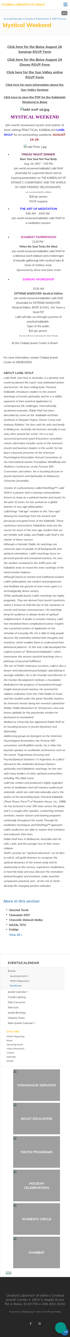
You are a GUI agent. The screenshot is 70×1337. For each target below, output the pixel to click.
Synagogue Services (36, 1085)
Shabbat (36, 1252)
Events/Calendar (13, 18)
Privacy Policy (54, 1311)
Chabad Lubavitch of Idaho (23, 4)
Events (29, 18)
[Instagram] (39, 1323)
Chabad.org (27, 1311)
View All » (15, 935)
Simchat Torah (19, 910)
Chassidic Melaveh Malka (26, 920)
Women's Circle (36, 1219)
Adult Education (36, 1118)
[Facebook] (30, 1323)
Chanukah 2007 (19, 915)
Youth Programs (37, 1152)
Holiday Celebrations (36, 1185)
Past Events (42, 18)
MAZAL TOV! (17, 925)
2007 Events (59, 18)
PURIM (13, 929)
